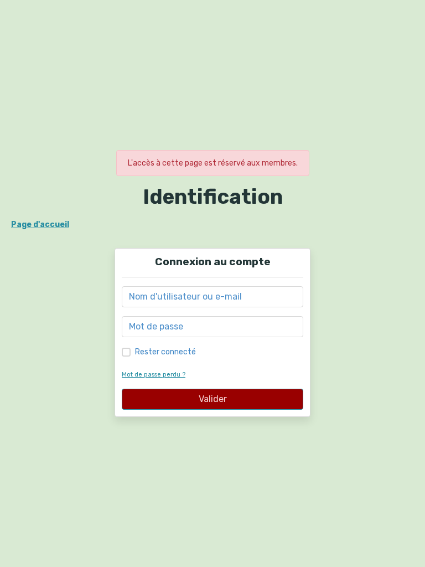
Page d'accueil (40, 224)
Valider (213, 399)
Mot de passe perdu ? (153, 374)
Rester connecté (165, 352)
